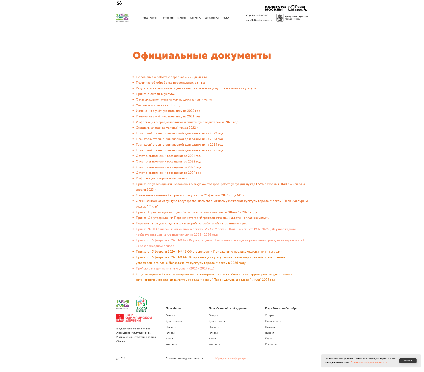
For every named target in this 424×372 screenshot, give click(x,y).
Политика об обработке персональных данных (170, 82)
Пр (138, 268)
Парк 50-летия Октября (281, 308)
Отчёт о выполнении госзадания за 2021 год (168, 156)
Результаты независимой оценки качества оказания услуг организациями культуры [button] (196, 88)
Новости (171, 327)
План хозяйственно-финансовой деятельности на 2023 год (179, 139)
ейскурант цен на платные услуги (164, 268)
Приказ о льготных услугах (155, 94)
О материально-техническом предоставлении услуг (174, 99)
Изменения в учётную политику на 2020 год (168, 110)
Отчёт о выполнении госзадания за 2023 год (168, 167)
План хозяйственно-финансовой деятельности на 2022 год (179, 133)
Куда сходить (174, 321)
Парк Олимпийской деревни (228, 308)
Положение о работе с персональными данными (171, 77)
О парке (170, 315)
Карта (169, 339)
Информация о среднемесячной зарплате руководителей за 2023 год (187, 122)
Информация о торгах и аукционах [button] (161, 178)
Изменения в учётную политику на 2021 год (168, 116)
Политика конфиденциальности (184, 358)
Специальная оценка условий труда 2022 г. (167, 127)
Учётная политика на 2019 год (158, 105)
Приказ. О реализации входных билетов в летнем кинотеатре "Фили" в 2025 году (196, 212)
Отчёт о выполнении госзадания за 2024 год (168, 172)
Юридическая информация (230, 358)
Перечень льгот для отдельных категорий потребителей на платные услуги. (191, 223)
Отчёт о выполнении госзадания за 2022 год (168, 161)
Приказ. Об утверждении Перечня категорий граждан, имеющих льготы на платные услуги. (202, 217)
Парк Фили (173, 308)
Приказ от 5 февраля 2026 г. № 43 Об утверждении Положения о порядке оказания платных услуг (209, 251)
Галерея (170, 333)
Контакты (171, 344)
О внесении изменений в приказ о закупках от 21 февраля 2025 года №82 (190, 195)
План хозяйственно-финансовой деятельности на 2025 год (179, 150)
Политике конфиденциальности (369, 362)
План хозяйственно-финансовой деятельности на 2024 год (179, 144)
